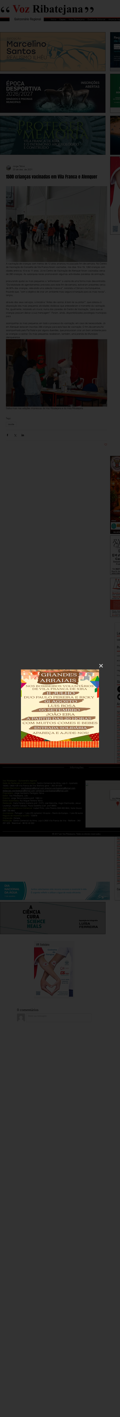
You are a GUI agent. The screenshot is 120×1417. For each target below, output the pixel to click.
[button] (101, 666)
